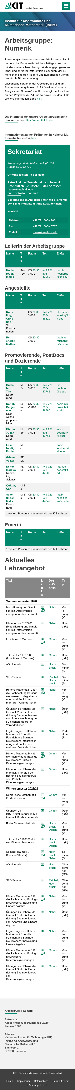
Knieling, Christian (10, 316)
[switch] (51, 6)
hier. (39, 98)
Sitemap (33, 1085)
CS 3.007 (33, 386)
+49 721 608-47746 (47, 388)
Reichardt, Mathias (11, 341)
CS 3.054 (33, 496)
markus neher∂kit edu (62, 470)
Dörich (53, 829)
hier (33, 138)
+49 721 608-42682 (47, 470)
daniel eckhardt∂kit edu (63, 448)
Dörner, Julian (11, 431)
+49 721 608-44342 (47, 498)
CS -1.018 (33, 405)
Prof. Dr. (22, 272)
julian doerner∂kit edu (62, 432)
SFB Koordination (10, 321)
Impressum (23, 1081)
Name (10, 253)
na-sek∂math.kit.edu (20, 189)
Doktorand (10, 391)
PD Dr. (22, 459)
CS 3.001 (33, 272)
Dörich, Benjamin (11, 407)
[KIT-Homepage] (14, 5)
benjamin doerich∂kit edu (62, 407)
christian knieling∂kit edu (63, 315)
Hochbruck (52, 666)
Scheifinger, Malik (10, 498)
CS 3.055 (33, 339)
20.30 (49, 163)
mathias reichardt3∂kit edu (62, 341)
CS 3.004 (33, 431)
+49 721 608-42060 (47, 273)
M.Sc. (22, 446)
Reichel (53, 677)
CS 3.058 (33, 468)
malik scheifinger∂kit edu (63, 498)
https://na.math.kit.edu (38, 120)
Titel (21, 259)
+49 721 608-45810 (47, 315)
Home (9, 1081)
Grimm (53, 639)
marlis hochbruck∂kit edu (62, 273)
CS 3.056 (33, 313)
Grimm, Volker (10, 459)
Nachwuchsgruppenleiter (11, 413)
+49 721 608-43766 (47, 432)
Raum (32, 253)
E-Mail (61, 253)
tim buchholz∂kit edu (62, 388)
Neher (52, 607)
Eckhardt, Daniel (10, 448)
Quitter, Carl (11, 487)
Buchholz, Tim (10, 388)
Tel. (44, 253)
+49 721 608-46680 (47, 407)
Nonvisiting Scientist (11, 473)
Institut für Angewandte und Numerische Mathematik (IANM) (36, 8)
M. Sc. (22, 386)
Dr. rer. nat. (22, 407)
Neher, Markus (11, 468)
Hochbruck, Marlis (10, 273)
